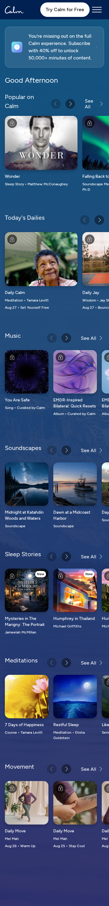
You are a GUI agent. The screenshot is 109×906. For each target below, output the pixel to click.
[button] (54, 47)
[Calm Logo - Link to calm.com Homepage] (14, 10)
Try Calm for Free (65, 9)
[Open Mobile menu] (97, 9)
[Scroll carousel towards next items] (70, 104)
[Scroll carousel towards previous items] (56, 104)
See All (89, 104)
